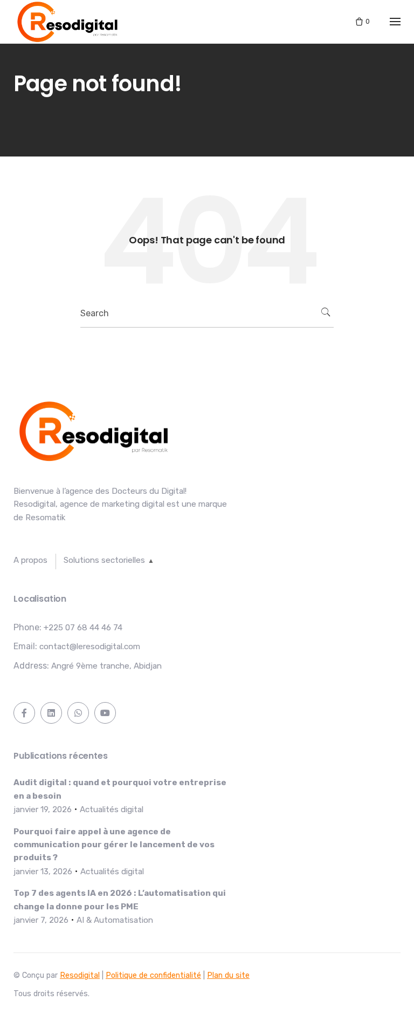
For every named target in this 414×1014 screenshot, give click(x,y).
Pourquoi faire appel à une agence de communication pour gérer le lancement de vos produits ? (114, 845)
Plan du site (228, 975)
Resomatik (45, 517)
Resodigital (80, 975)
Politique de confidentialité (153, 975)
